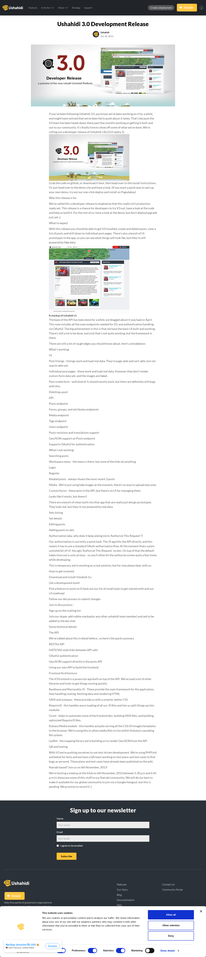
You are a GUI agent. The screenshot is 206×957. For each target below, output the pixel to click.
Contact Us (168, 884)
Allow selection (171, 925)
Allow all (171, 914)
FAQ (119, 905)
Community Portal (172, 889)
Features (33, 7)
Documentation (125, 900)
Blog (119, 894)
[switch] (92, 950)
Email (60, 832)
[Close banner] (201, 911)
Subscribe (66, 856)
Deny (171, 935)
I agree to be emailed (71, 845)
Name (60, 818)
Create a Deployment (161, 7)
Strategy (76, 7)
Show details (167, 950)
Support (88, 7)
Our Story (122, 889)
